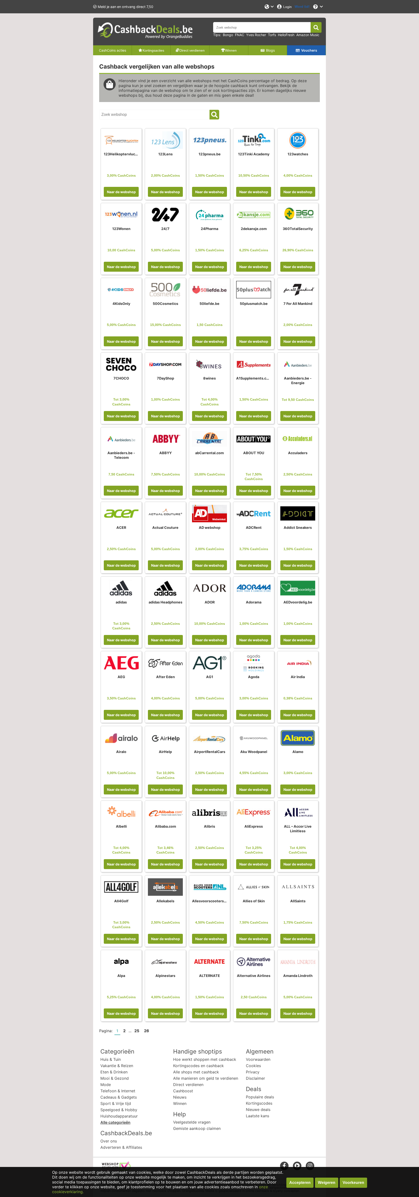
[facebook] (284, 1165)
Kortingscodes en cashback (198, 1065)
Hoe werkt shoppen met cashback (204, 1059)
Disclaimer (255, 1078)
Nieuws (179, 1097)
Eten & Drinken (114, 1072)
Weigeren (326, 1183)
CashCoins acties (112, 50)
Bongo (228, 35)
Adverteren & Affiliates (121, 1147)
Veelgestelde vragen (191, 1122)
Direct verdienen (188, 1084)
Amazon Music (307, 35)
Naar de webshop (121, 192)
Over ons (108, 1141)
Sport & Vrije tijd (115, 1103)
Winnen (179, 1103)
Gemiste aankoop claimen (197, 1128)
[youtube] (297, 1165)
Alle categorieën (115, 1122)
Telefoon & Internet (117, 1090)
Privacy (252, 1072)
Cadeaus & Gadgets (118, 1097)
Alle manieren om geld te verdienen (205, 1078)
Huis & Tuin (110, 1059)
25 (136, 1030)
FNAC (239, 35)
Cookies (253, 1065)
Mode (105, 1084)
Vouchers (309, 50)
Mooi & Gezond (114, 1078)
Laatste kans (257, 1115)
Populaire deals (260, 1096)
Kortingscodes (259, 1103)
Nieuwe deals (258, 1109)
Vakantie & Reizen (116, 1065)
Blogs (270, 50)
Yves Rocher (256, 35)
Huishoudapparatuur (119, 1116)
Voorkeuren (353, 1183)
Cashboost (183, 1090)
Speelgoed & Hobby (118, 1109)
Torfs (272, 35)
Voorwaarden (258, 1059)
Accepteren (300, 1183)
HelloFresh (286, 35)
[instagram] (310, 1165)
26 (146, 1030)
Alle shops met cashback (196, 1072)
